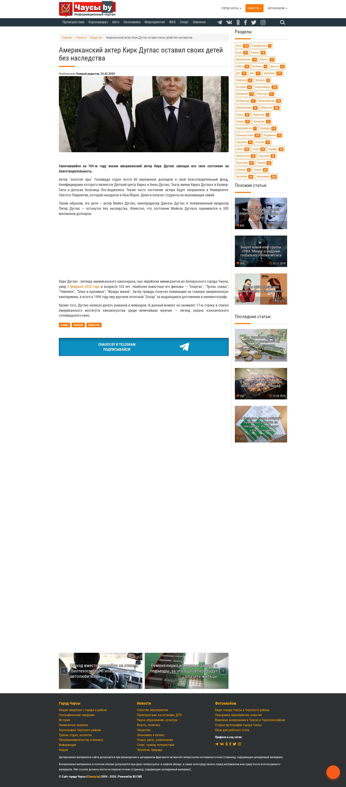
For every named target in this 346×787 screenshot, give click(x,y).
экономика (266, 176)
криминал (244, 94)
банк (241, 52)
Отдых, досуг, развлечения (155, 740)
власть (266, 59)
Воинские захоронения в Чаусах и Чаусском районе (250, 720)
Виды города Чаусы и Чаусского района (242, 710)
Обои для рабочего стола (232, 730)
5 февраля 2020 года (83, 286)
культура (265, 94)
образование (246, 107)
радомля (243, 142)
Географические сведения (77, 715)
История (64, 720)
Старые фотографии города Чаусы (238, 725)
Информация (67, 745)
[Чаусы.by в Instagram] (263, 23)
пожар (242, 121)
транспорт (244, 162)
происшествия (247, 135)
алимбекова (261, 45)
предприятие (245, 128)
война (242, 66)
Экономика (132, 22)
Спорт (184, 22)
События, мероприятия (152, 710)
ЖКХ (172, 22)
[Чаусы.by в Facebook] (245, 23)
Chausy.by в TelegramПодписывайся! (117, 347)
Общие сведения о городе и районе (83, 710)
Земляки (199, 22)
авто (242, 45)
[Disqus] (144, 478)
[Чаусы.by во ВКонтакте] (229, 23)
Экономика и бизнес (150, 735)
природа (267, 128)
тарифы (275, 149)
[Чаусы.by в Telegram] (220, 23)
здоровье (272, 73)
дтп (240, 73)
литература (245, 101)
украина (242, 169)
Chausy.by (93, 776)
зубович (262, 80)
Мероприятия (155, 22)
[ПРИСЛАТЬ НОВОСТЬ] (333, 772)
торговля (266, 156)
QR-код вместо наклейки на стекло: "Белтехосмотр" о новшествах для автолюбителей (104, 671)
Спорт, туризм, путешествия (155, 745)
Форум (63, 750)
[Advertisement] (144, 248)
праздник (261, 121)
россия (262, 142)
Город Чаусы (230, 8)
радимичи (272, 135)
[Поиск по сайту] (282, 22)
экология (244, 176)
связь (242, 149)
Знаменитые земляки (73, 725)
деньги (277, 66)
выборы (259, 66)
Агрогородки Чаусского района (80, 730)
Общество (144, 730)
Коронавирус (98, 22)
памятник (260, 114)
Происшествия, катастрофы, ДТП (159, 715)
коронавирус (265, 87)
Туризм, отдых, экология (75, 735)
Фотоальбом (276, 8)
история (243, 87)
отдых (242, 114)
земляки (243, 80)
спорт (258, 149)
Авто (115, 22)
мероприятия (269, 101)
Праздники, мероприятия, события (238, 715)
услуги (260, 169)
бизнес (257, 52)
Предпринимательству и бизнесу (81, 740)
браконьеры (246, 59)
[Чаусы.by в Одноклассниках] (238, 23)
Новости (253, 8)
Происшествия (73, 22)
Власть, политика (148, 725)
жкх (254, 73)
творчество (245, 156)
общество (269, 107)
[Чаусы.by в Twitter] (253, 23)
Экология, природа (149, 750)
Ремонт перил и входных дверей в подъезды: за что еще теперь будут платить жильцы (183, 671)
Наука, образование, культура (157, 720)
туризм (263, 162)
